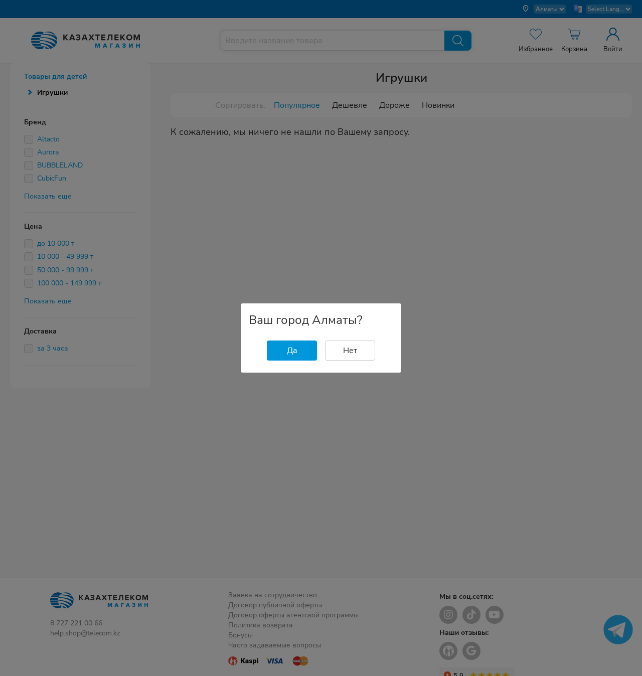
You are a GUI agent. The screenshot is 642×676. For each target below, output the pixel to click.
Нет (350, 350)
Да (292, 350)
